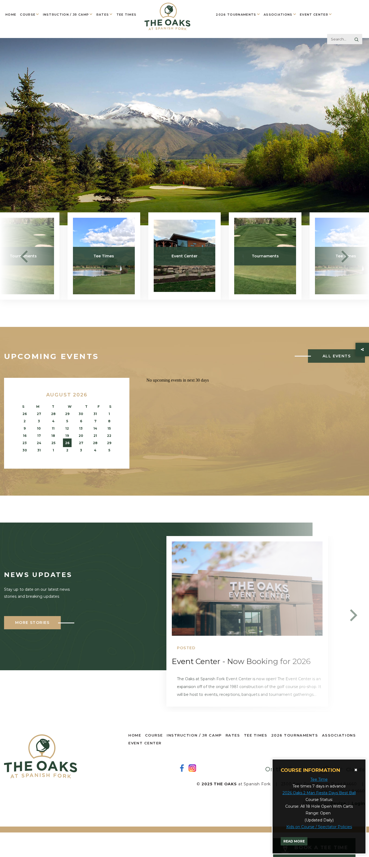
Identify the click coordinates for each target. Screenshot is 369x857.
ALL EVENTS (337, 356)
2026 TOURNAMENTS (236, 14)
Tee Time (319, 779)
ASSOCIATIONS (278, 14)
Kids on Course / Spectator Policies (319, 826)
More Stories (32, 622)
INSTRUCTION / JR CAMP (66, 14)
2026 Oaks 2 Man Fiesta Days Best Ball (319, 792)
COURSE (27, 14)
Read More (294, 841)
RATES (102, 14)
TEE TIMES (126, 14)
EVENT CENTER (314, 14)
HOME (10, 14)
